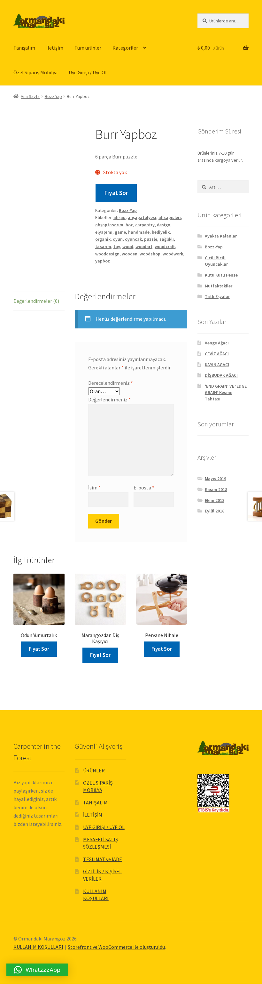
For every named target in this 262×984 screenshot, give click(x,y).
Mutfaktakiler (218, 286)
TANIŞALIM (95, 802)
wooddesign (107, 254)
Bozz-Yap (53, 96)
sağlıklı (166, 239)
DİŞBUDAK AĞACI (221, 375)
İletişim (54, 47)
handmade (139, 232)
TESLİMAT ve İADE (102, 859)
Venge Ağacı (217, 343)
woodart (143, 246)
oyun (118, 239)
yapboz (102, 261)
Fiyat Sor (116, 193)
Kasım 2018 (216, 489)
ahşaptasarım (109, 225)
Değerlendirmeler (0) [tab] (36, 301)
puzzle (150, 239)
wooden (129, 254)
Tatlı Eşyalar (217, 296)
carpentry (145, 225)
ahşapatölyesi (142, 217)
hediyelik (161, 232)
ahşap (119, 217)
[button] (37, 970)
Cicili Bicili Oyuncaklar (216, 261)
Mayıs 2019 (215, 478)
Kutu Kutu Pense (221, 275)
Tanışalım (24, 47)
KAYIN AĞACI (217, 364)
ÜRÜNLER (94, 770)
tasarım (103, 246)
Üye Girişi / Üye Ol (88, 72)
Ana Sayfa (30, 96)
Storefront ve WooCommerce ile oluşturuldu (116, 947)
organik (103, 239)
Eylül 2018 (214, 511)
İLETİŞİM (92, 814)
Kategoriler (125, 47)
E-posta (144, 487)
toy (116, 246)
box (129, 225)
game (120, 232)
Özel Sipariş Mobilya (35, 72)
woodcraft (165, 246)
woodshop (150, 254)
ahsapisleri (169, 217)
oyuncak (133, 239)
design (163, 225)
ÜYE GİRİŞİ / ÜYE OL (104, 827)
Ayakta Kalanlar (221, 236)
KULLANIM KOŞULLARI (38, 947)
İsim (94, 487)
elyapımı (103, 232)
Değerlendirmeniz (109, 399)
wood (127, 246)
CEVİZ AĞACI (217, 354)
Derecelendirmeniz (110, 383)
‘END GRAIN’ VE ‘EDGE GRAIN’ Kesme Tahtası (226, 392)
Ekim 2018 (214, 500)
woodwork (173, 254)
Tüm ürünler (87, 47)
